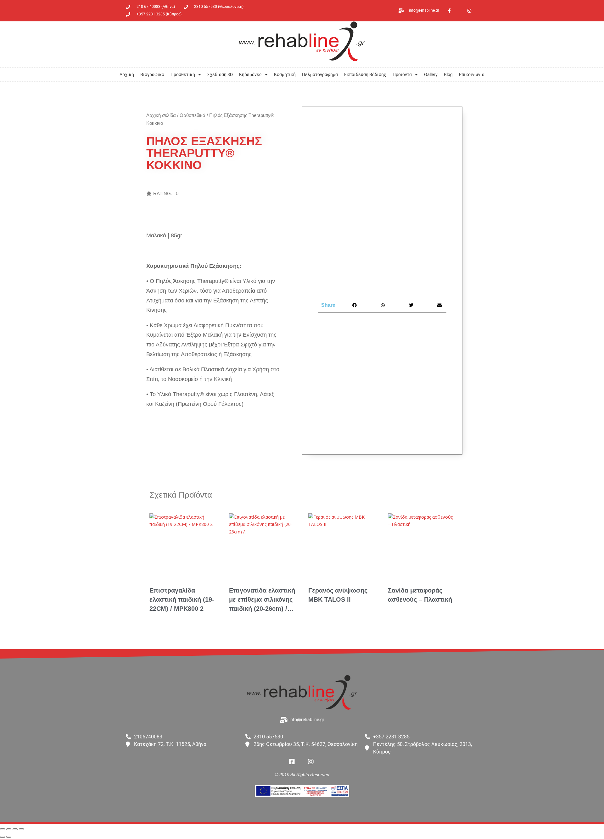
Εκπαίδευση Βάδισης (365, 74)
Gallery (431, 74)
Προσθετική (183, 74)
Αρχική (127, 74)
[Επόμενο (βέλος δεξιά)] (8, 837)
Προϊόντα (402, 74)
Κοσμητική (285, 74)
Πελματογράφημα (320, 74)
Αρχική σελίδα (161, 115)
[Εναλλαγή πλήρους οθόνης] (8, 829)
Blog (448, 74)
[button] (162, 195)
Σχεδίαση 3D (220, 74)
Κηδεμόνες (250, 74)
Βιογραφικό (152, 74)
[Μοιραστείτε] (15, 829)
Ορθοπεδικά (192, 115)
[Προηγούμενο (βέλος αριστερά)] (2, 837)
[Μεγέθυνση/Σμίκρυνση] (2, 829)
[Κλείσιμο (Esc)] (21, 829)
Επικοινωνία (471, 74)
